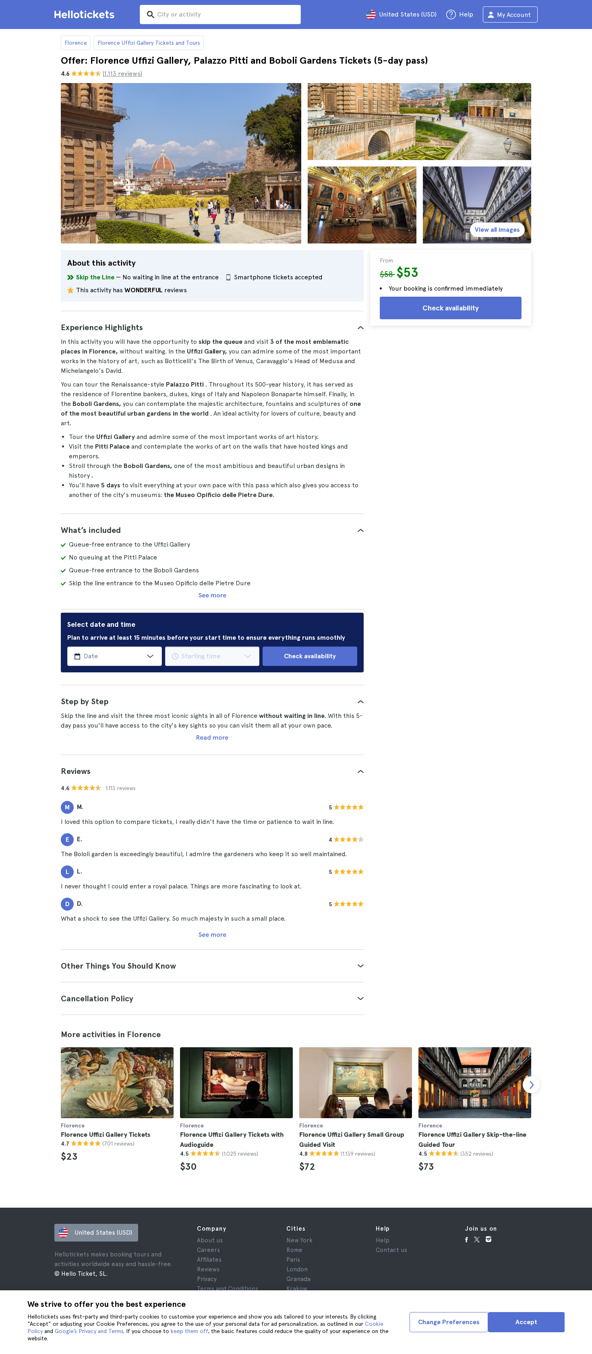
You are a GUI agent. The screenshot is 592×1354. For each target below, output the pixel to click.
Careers (208, 1250)
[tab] (212, 327)
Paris (293, 1259)
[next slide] (531, 1084)
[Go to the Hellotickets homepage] (86, 14)
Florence (75, 43)
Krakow (296, 1288)
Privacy (207, 1279)
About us (210, 1240)
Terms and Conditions (227, 1288)
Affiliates (209, 1259)
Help (382, 1240)
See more (212, 595)
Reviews (208, 1269)
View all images (497, 229)
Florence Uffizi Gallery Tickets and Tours (148, 43)
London (297, 1269)
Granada (298, 1279)
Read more (212, 737)
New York (299, 1240)
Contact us (391, 1250)
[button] (212, 327)
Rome (294, 1250)
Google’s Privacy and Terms (89, 1331)
